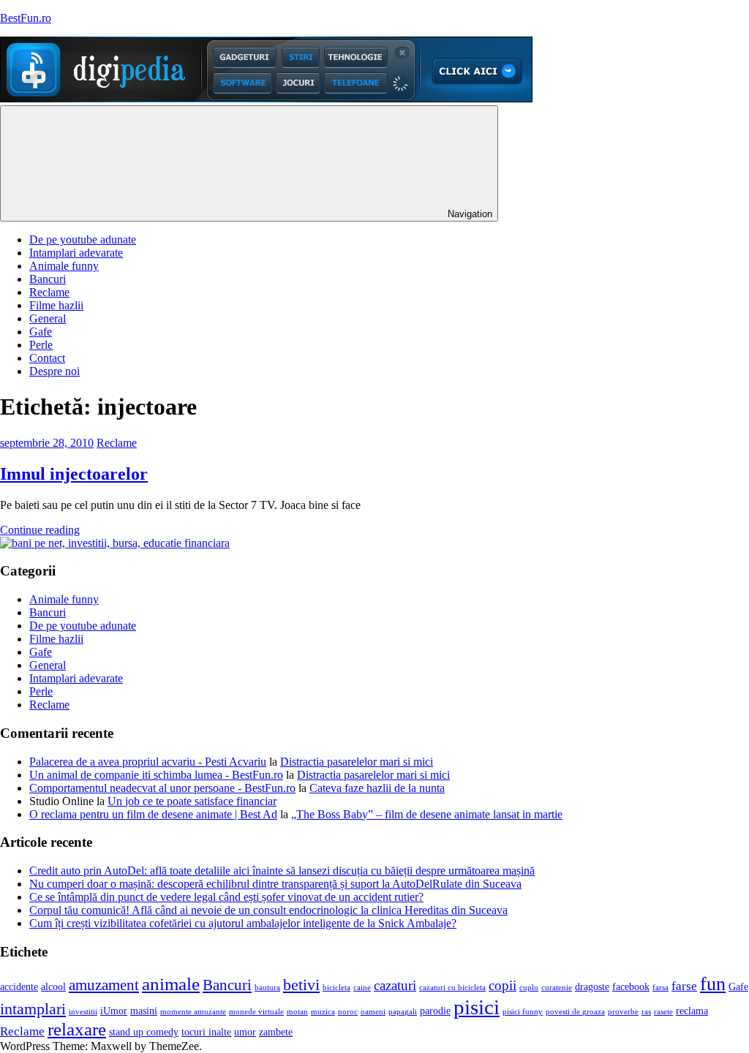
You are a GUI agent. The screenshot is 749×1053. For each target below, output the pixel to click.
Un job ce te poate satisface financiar (192, 801)
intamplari (33, 1009)
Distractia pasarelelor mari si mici (356, 761)
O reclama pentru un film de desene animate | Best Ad (153, 814)
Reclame (49, 292)
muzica (323, 1012)
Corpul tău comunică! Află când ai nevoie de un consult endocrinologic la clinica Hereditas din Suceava (268, 910)
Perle (41, 345)
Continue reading (40, 530)
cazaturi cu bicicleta (452, 988)
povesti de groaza (575, 1012)
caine (362, 988)
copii (502, 985)
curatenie (556, 988)
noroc (348, 1012)
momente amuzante (193, 1012)
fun (713, 983)
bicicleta (336, 988)
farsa (660, 988)
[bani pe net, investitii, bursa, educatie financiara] (115, 543)
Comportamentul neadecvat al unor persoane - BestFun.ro (162, 788)
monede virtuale (256, 1012)
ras (646, 1012)
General (47, 318)
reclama (692, 1010)
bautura (267, 988)
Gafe (40, 331)
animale (171, 984)
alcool (53, 986)
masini (143, 1010)
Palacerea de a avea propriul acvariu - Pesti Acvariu (147, 761)
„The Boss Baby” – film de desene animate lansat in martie (426, 814)
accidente (19, 986)
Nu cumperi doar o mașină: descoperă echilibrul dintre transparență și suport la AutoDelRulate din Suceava (275, 884)
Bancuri (47, 279)
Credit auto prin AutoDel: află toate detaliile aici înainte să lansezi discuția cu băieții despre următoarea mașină (282, 870)
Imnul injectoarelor (74, 473)
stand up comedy (143, 1032)
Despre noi (54, 371)
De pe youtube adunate (82, 239)
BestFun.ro (25, 18)
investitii (83, 1012)
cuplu (528, 988)
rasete (663, 1012)
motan (297, 1012)
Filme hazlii (56, 305)
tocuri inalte (206, 1032)
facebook (631, 986)
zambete (276, 1032)
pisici (476, 1007)
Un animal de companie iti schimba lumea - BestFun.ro (156, 775)
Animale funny (64, 266)
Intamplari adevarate (76, 252)
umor (245, 1032)
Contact (47, 358)
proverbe (623, 1012)
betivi (301, 985)
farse (684, 986)
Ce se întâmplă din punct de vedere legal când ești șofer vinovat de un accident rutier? (226, 897)
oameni (373, 1012)
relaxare (77, 1029)
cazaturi (395, 985)
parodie (435, 1010)
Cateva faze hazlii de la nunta (377, 788)
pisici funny (523, 1012)
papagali (402, 1012)
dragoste (592, 986)
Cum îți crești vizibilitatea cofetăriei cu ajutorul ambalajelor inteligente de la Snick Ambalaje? (242, 923)
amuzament (104, 985)
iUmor (113, 1010)
